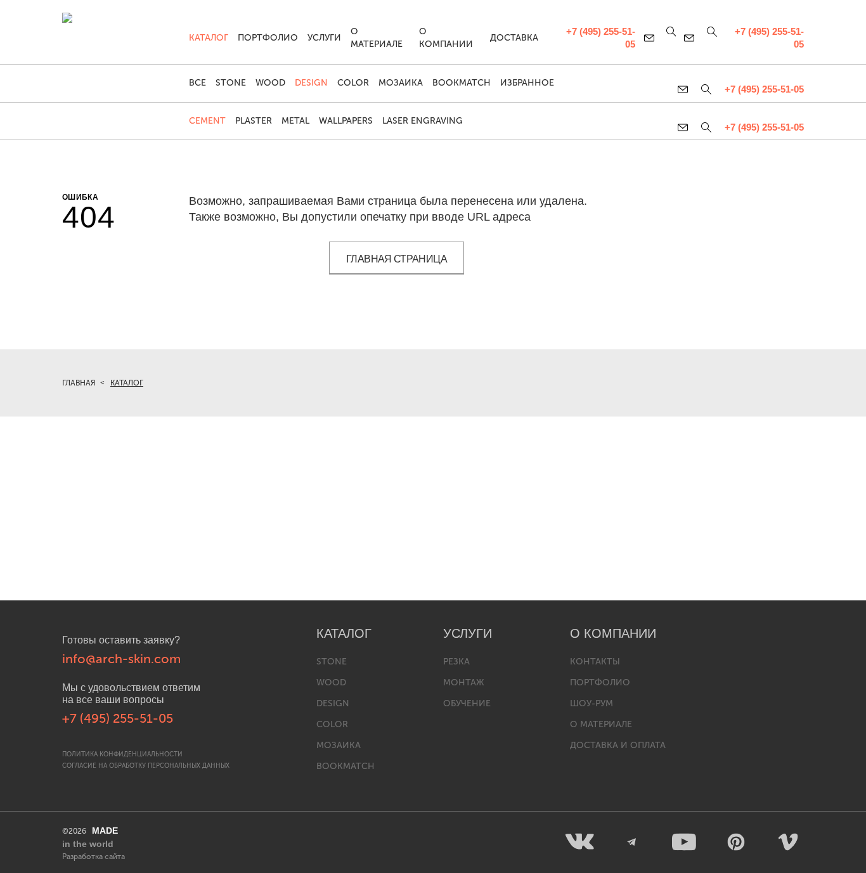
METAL (295, 120)
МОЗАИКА (400, 82)
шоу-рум (591, 703)
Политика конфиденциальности (122, 754)
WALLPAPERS (346, 120)
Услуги (324, 37)
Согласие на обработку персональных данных (145, 766)
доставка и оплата (618, 745)
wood (331, 682)
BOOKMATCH (461, 82)
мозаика (338, 745)
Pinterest (736, 842)
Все (197, 82)
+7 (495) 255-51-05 (764, 127)
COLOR (353, 82)
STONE (231, 82)
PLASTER (253, 120)
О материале (377, 37)
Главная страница (396, 259)
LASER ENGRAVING (422, 120)
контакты (595, 661)
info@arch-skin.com (121, 658)
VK (580, 842)
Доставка (514, 37)
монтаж (463, 682)
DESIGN (311, 82)
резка (456, 661)
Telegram (632, 842)
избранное (527, 82)
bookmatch (345, 766)
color (332, 724)
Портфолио (268, 37)
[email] (685, 127)
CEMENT (207, 120)
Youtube (684, 842)
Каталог (208, 37)
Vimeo (788, 842)
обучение (467, 703)
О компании (446, 37)
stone (331, 661)
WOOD (270, 82)
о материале (601, 724)
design (332, 703)
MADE (90, 837)
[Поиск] (706, 127)
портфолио (600, 682)
